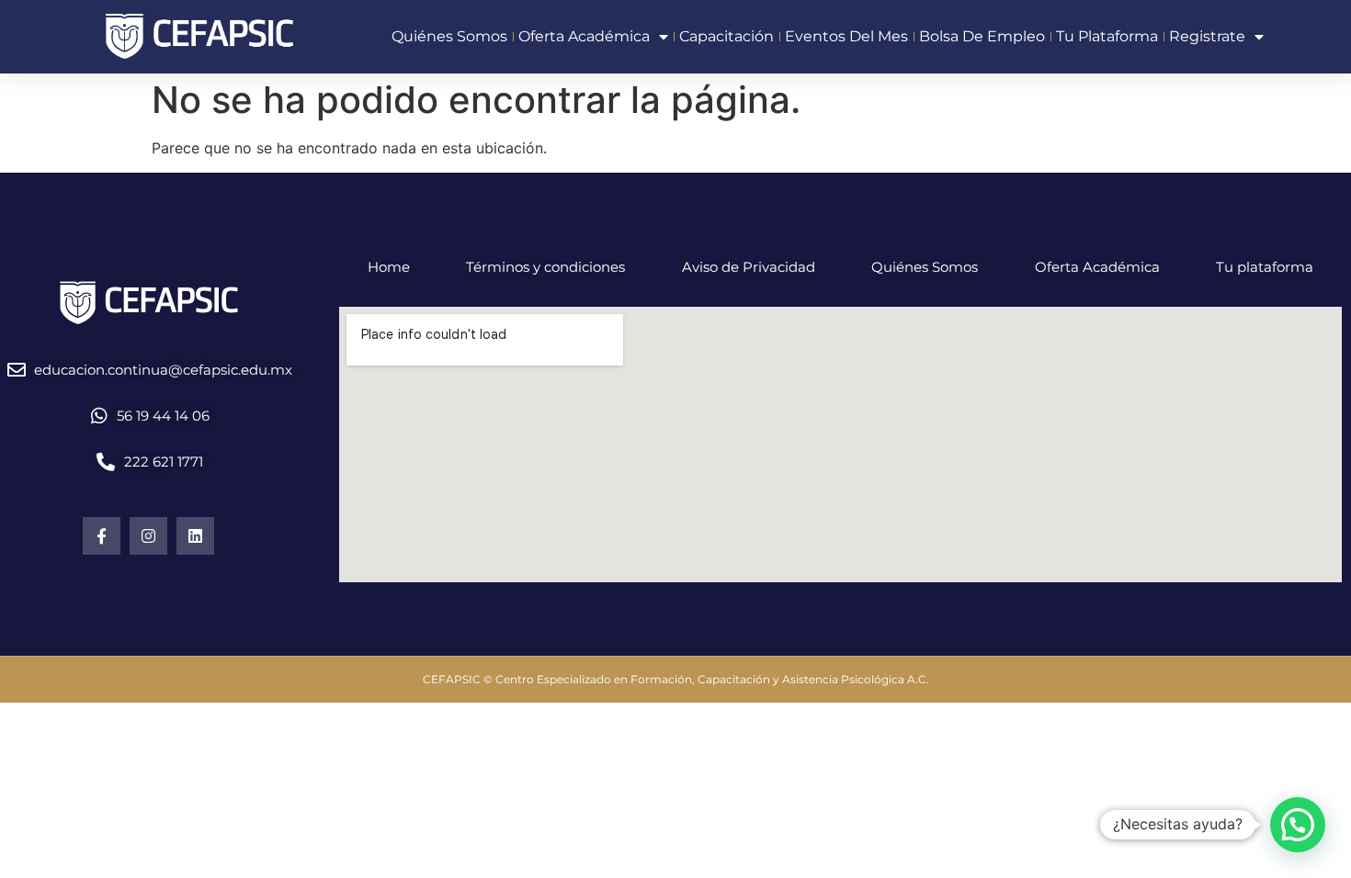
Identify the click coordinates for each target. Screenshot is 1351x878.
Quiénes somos (449, 36)
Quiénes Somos (924, 267)
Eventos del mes (846, 36)
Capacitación (726, 36)
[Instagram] (148, 536)
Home (389, 267)
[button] (1297, 824)
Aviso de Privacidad (748, 267)
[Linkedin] (195, 536)
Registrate (1207, 36)
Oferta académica (584, 36)
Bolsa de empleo (982, 36)
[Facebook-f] (101, 536)
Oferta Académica (1097, 267)
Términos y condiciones (545, 267)
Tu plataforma (1107, 36)
